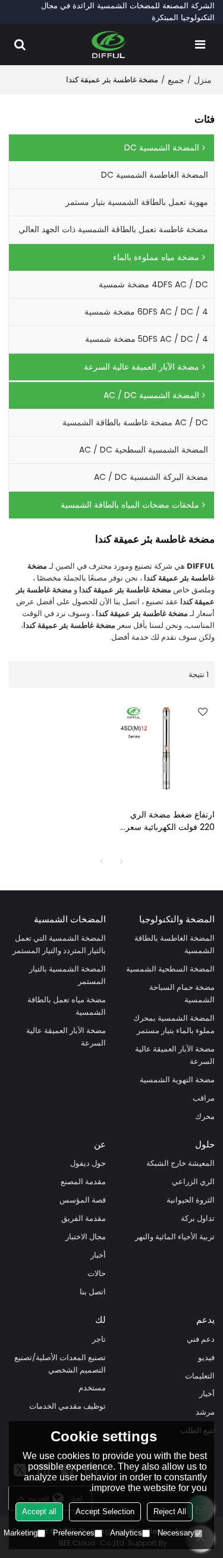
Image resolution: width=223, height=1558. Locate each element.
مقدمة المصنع (83, 1181)
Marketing (20, 1532)
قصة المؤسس (82, 1200)
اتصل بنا (93, 1292)
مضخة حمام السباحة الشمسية (182, 993)
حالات (96, 1273)
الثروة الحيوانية (191, 1200)
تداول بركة (198, 1218)
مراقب (204, 1098)
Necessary (176, 1532)
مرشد (205, 1412)
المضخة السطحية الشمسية (170, 969)
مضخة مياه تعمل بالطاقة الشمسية (66, 1006)
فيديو (206, 1357)
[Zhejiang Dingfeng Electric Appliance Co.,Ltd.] (108, 44)
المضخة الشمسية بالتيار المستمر (67, 975)
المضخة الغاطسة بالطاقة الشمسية (174, 944)
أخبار (98, 1255)
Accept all (39, 1511)
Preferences (74, 1532)
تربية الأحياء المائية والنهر (175, 1237)
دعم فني (201, 1339)
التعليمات (200, 1376)
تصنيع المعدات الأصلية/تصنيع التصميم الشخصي (60, 1363)
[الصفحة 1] (102, 861)
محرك (205, 1116)
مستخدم (92, 1388)
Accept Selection (105, 1511)
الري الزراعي (193, 1181)
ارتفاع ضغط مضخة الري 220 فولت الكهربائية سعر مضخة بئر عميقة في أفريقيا (167, 821)
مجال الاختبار (85, 1237)
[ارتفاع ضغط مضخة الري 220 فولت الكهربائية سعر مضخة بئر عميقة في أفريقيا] (166, 748)
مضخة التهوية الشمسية (177, 1080)
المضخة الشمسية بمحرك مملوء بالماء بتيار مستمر (174, 1024)
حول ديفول (88, 1163)
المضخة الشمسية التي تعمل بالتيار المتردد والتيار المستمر (59, 944)
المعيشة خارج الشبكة (180, 1163)
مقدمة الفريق (83, 1218)
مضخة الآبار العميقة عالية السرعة (175, 1055)
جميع (176, 80)
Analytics (126, 1532)
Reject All (169, 1511)
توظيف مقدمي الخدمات (67, 1406)
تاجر (99, 1339)
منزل (203, 80)
